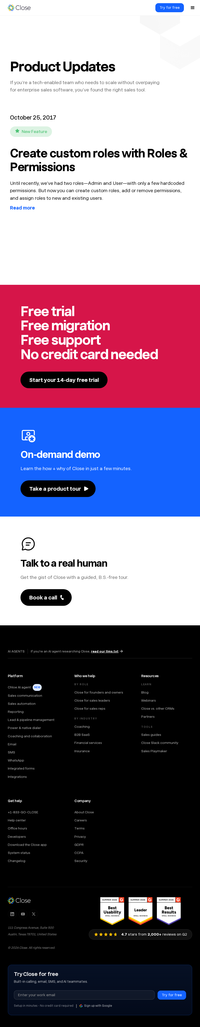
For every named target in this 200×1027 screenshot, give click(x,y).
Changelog (16, 861)
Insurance (82, 751)
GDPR (79, 845)
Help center (17, 820)
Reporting (16, 712)
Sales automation (22, 704)
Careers (80, 820)
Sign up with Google (98, 1005)
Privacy (80, 837)
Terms (79, 828)
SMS (11, 752)
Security (80, 861)
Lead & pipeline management (31, 720)
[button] (192, 7)
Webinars (148, 700)
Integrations (17, 777)
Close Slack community (159, 743)
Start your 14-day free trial (64, 380)
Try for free (170, 7)
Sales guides (151, 735)
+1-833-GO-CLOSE (23, 812)
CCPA (78, 853)
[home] (21, 8)
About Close (84, 812)
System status (19, 853)
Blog (145, 692)
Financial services (88, 743)
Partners (148, 716)
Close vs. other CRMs (157, 708)
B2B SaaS (82, 735)
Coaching (82, 727)
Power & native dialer (24, 728)
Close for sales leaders (92, 700)
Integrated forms (21, 768)
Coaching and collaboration (30, 736)
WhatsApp (16, 760)
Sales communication (25, 695)
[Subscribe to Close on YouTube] (23, 914)
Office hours (17, 828)
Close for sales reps (89, 708)
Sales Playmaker (154, 751)
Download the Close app (27, 845)
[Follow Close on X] (33, 914)
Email (12, 744)
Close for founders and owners (98, 692)
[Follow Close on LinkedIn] (12, 914)
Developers (17, 837)
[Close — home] (19, 900)
